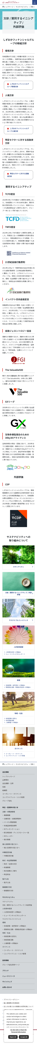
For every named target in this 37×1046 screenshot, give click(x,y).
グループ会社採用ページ (11, 964)
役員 (4, 787)
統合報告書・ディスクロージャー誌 (16, 832)
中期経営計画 (8, 856)
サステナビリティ (22, 7)
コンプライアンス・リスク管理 (15, 756)
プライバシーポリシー (11, 999)
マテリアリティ (7, 901)
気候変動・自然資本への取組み (15, 685)
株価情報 (7, 867)
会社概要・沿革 (7, 783)
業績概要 (7, 815)
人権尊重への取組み (12, 722)
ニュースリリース (8, 976)
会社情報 (5, 772)
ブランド (5, 970)
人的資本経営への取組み (13, 652)
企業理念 (5, 780)
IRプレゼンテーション (12, 829)
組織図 (4, 790)
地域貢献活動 (10, 720)
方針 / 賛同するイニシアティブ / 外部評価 (17, 905)
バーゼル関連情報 (10, 822)
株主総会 (7, 874)
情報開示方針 (8, 890)
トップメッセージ (8, 776)
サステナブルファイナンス (11, 919)
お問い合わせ (7, 987)
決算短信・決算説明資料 (12, 818)
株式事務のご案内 (10, 871)
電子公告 (7, 882)
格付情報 (7, 839)
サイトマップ (7, 981)
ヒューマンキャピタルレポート (15, 654)
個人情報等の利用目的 (11, 1003)
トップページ (8, 7)
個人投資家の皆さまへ (12, 847)
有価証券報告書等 (10, 825)
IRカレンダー (8, 836)
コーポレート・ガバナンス (14, 754)
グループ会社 (7, 800)
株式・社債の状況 (10, 864)
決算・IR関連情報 (8, 811)
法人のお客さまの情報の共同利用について (19, 1006)
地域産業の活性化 (11, 718)
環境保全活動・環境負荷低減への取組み (18, 687)
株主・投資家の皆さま (10, 807)
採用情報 (5, 960)
